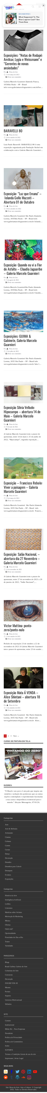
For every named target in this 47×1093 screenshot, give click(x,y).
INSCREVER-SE (11, 983)
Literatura (8, 908)
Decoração (9, 858)
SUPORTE (9, 1050)
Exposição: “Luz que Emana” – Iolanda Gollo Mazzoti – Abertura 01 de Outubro (22, 198)
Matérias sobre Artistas (13, 912)
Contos (7, 846)
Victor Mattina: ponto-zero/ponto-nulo (18, 627)
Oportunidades (10, 933)
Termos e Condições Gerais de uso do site (20, 1054)
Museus (8, 987)
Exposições (9, 879)
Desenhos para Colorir (13, 866)
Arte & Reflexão (11, 829)
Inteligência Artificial (13, 900)
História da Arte (11, 895)
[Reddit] (6, 1079)
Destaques (8, 871)
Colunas (8, 841)
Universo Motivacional (13, 1000)
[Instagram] (29, 1079)
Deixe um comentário (14, 77)
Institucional (9, 1025)
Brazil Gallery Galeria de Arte (16, 967)
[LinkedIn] (29, 1073)
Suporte (8, 996)
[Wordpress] (17, 1079)
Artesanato (9, 833)
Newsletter (9, 1033)
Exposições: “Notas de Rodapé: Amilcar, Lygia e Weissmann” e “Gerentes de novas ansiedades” (23, 61)
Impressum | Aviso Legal (14, 1058)
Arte (6, 825)
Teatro (7, 942)
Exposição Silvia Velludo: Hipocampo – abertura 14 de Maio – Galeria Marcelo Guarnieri (22, 414)
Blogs (7, 962)
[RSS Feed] (6, 1073)
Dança (7, 854)
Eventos (8, 875)
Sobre (7, 1046)
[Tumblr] (12, 1079)
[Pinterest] (23, 1073)
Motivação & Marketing (14, 916)
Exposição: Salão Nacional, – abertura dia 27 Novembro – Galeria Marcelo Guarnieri (22, 558)
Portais (7, 992)
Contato (8, 1021)
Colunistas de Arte (12, 971)
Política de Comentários (14, 1042)
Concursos (9, 975)
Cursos (7, 850)
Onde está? (9, 929)
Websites (8, 1004)
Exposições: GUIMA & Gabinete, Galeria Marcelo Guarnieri (20, 340)
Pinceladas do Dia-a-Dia (14, 937)
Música (7, 921)
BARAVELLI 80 (13, 130)
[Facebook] (12, 1073)
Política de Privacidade (13, 1037)
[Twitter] (17, 1073)
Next (16, 736)
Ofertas (7, 925)
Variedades (9, 946)
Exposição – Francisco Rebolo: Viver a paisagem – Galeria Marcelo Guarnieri (23, 487)
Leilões (7, 904)
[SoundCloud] (23, 1079)
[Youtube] (35, 1073)
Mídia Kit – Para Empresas (15, 1029)
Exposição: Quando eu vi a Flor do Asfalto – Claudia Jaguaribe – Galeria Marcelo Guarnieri (23, 269)
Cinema (8, 837)
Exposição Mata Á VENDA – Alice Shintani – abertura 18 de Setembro (22, 696)
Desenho (8, 862)
